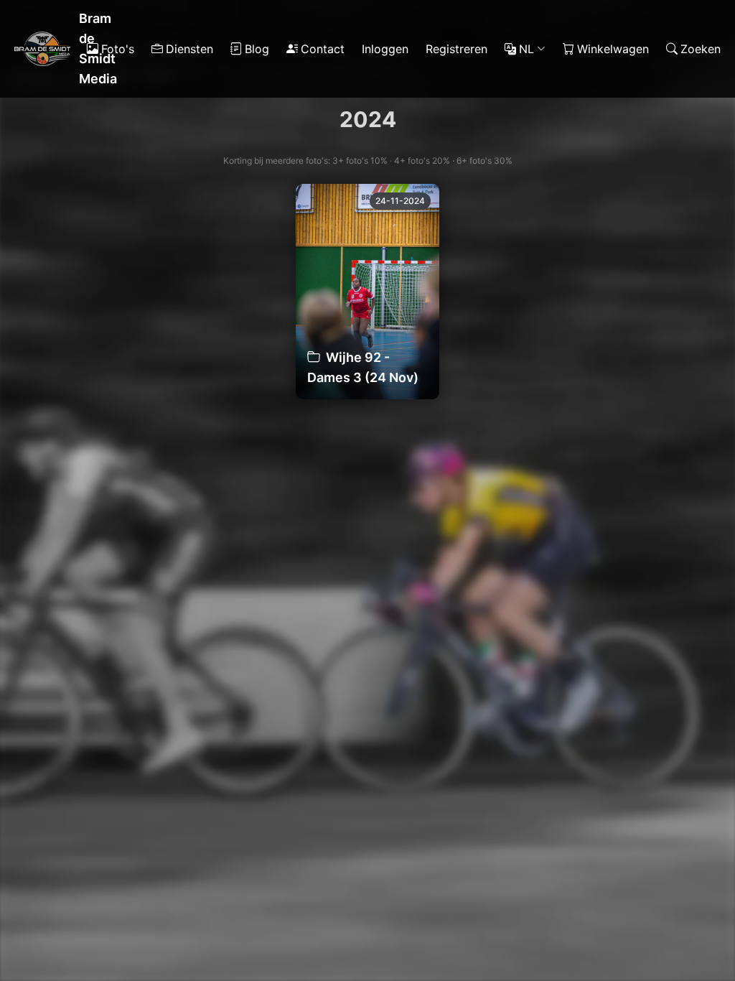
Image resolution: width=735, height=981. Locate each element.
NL (526, 49)
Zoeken (700, 49)
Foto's (117, 49)
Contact (323, 49)
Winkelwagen (613, 49)
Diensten (189, 49)
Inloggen (385, 49)
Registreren (456, 49)
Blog (257, 49)
